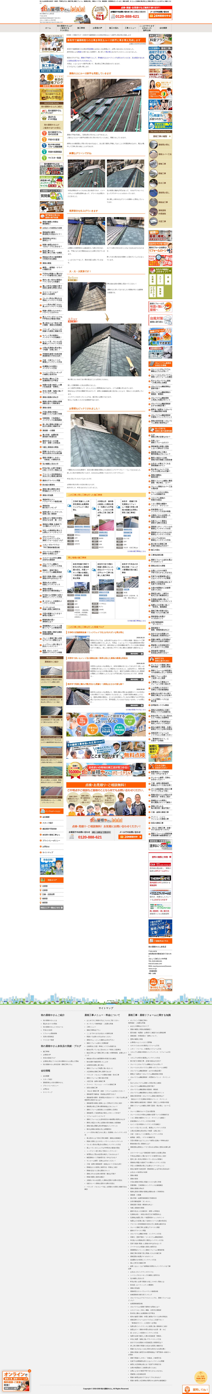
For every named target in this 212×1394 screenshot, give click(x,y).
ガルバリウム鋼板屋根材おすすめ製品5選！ (160, 404)
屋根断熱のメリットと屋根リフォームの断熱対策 (52, 627)
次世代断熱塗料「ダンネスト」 (157, 623)
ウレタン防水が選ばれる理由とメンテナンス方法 (52, 299)
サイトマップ (48, 852)
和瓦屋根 (90, 49)
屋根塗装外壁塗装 (162, 212)
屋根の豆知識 (48, 495)
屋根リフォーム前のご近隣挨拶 (97, 1043)
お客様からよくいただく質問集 (141, 1042)
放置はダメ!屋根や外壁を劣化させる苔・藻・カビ (52, 519)
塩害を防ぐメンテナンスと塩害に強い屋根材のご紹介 (148, 1326)
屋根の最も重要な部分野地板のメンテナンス (51, 490)
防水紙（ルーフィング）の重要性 (141, 1285)
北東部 (45, 890)
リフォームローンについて (96, 1116)
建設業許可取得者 (50, 829)
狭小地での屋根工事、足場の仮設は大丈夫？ (145, 1061)
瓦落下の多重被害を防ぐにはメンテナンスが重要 (160, 577)
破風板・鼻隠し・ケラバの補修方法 (142, 1137)
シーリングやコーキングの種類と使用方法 (52, 373)
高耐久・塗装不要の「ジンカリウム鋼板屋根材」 (147, 1237)
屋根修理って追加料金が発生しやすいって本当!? (160, 722)
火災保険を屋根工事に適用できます (99, 1071)
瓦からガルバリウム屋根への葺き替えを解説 (160, 382)
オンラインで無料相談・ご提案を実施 (100, 1024)
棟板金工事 (163, 202)
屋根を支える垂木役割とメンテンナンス (51, 583)
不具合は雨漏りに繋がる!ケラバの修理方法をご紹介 (148, 1156)
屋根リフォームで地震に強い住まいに (100, 1068)
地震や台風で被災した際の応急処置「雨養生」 (52, 386)
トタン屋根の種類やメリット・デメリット (160, 505)
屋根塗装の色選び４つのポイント (158, 617)
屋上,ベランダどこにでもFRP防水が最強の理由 (52, 318)
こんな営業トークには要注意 (160, 700)
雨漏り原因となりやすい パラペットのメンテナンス (105, 1141)
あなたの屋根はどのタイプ (139, 1026)
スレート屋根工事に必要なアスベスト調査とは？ (52, 639)
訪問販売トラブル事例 (160, 705)
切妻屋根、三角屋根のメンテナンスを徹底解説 (52, 419)
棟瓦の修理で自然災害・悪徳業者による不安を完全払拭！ (150, 1169)
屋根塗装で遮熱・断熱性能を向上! (160, 629)
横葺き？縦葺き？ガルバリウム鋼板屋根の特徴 (161, 410)
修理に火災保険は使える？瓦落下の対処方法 (161, 583)
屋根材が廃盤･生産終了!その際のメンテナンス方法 (148, 1162)
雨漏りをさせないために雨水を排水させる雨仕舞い (148, 1349)
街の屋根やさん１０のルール (53, 1027)
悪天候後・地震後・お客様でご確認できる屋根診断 (148, 1033)
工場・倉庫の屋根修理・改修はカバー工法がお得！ (161, 784)
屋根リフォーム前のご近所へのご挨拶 (159, 677)
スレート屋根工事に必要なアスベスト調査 (145, 1227)
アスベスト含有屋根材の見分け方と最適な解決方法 (148, 1224)
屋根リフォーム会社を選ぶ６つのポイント (161, 561)
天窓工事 (162, 221)
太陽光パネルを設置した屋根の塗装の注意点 (160, 516)
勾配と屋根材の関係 (50, 447)
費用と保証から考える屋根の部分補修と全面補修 (104, 1123)
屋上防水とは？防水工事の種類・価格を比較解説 (52, 324)
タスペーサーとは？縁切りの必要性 (50, 293)
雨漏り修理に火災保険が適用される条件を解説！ (160, 640)
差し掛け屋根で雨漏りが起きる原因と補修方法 (146, 1346)
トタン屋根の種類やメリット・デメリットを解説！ (148, 1118)
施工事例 (81, 28)
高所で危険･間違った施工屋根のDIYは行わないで (53, 577)
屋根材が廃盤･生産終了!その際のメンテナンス (52, 525)
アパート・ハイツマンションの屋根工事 (160, 818)
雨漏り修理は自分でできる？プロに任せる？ (52, 245)
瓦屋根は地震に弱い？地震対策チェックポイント (161, 600)
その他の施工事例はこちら (136, 551)
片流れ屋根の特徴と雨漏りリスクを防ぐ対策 (52, 413)
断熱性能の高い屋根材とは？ (49, 620)
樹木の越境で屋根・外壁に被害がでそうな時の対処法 (161, 728)
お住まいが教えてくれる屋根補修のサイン (160, 464)
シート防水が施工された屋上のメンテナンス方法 (52, 305)
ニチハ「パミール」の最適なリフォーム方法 (145, 1049)
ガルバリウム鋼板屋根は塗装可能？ (160, 387)
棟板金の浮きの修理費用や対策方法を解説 (52, 258)
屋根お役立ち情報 (158, 566)
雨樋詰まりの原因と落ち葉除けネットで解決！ (161, 801)
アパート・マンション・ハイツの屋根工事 (101, 1084)
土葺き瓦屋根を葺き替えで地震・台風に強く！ (52, 349)
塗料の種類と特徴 (160, 857)
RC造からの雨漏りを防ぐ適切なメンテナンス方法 (53, 596)
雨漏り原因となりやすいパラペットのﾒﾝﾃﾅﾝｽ (52, 312)
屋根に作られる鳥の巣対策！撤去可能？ (160, 807)
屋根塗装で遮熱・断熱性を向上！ (141, 1204)
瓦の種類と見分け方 (50, 464)
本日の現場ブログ (49, 1058)
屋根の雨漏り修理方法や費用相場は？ (52, 590)
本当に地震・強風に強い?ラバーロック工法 (53, 392)
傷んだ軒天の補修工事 (138, 1263)
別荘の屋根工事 (157, 823)
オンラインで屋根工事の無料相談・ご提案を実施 (160, 666)
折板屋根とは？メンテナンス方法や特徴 (160, 510)
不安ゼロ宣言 (47, 1030)
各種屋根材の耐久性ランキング (141, 1294)
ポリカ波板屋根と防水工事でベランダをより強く (161, 790)
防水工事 (162, 183)
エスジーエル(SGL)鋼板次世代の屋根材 (52, 559)
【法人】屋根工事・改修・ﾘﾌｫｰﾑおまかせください (161, 829)
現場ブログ (77, 35)
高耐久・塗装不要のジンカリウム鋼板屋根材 (52, 571)
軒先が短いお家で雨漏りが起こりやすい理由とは (52, 469)
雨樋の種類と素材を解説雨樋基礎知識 (52, 633)
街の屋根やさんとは (50, 1020)
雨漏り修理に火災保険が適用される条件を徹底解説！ (148, 1380)
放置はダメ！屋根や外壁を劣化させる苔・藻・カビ (148, 1329)
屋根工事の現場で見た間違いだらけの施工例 (160, 612)
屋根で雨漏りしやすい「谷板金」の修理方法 (51, 458)
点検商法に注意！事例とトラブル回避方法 (101, 1046)
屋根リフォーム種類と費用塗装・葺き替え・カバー (161, 482)
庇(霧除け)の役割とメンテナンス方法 (50, 367)
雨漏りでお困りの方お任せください (99, 1036)
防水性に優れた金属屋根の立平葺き (142, 1313)
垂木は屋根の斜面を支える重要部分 (99, 1129)
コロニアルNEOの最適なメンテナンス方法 (160, 539)
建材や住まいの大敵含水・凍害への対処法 (51, 442)
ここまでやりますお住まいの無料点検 (146, 28)
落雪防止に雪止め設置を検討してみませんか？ (103, 1154)
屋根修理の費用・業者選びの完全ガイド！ (52, 233)
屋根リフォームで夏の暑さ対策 (97, 1078)
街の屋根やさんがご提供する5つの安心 (64, 28)
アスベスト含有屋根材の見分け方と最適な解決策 (52, 475)
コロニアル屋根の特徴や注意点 (158, 499)
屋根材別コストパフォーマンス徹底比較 (52, 500)
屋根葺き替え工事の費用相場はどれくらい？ (160, 453)
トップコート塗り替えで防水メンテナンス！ (52, 645)
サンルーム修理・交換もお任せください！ (160, 778)
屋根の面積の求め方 (50, 397)
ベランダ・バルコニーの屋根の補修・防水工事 (103, 1075)
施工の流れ (114, 28)
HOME (69, 35)
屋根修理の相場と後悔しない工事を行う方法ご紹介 (104, 1103)
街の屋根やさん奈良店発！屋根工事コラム (57, 1064)
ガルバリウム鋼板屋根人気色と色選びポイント (160, 399)
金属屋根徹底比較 (136, 1303)
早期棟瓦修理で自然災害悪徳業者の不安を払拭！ (52, 355)
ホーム (48, 28)
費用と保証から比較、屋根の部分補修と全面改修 (161, 459)
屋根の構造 (47, 263)
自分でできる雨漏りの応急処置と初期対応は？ (160, 634)
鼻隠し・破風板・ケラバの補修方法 (52, 268)
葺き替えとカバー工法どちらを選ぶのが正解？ (160, 470)
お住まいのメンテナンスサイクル (141, 1272)
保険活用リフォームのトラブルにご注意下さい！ (147, 1320)
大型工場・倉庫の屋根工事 (96, 1081)
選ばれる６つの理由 (50, 1024)
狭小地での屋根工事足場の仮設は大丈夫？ (160, 545)
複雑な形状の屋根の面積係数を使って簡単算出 (52, 402)
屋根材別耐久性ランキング (50, 507)
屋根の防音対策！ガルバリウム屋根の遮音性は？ (161, 422)
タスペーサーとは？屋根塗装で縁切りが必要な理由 (148, 1153)
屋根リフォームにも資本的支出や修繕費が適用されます (106, 1119)
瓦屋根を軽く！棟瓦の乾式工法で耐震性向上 (145, 1214)
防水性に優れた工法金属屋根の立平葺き (50, 379)
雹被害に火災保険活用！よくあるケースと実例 (160, 646)
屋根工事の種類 (160, 136)
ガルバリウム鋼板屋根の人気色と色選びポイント (147, 1093)
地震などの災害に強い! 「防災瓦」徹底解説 (160, 606)
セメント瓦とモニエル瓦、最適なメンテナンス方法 (148, 1127)
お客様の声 (97, 28)
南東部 (45, 898)
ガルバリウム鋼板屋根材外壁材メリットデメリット (161, 416)
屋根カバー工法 (165, 154)
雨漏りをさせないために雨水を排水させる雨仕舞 (52, 452)
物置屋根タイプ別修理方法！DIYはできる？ (160, 773)
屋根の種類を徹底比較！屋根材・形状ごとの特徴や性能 (149, 1102)
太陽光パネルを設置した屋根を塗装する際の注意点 (104, 1180)
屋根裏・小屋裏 (49, 430)
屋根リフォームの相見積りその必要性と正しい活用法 (161, 671)
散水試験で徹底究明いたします (97, 1062)
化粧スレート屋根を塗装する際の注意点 (159, 522)
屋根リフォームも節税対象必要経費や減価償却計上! (161, 834)
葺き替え (109, 52)
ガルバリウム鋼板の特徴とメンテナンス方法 (52, 565)
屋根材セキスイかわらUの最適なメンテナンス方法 (161, 533)
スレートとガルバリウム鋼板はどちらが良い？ (160, 370)
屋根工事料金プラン (94, 1030)
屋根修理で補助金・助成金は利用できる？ (160, 652)
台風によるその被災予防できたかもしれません (161, 571)
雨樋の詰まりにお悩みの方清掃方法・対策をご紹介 (161, 796)
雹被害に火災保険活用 (138, 1374)
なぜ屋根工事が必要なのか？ (160, 436)
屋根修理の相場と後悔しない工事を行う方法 (160, 447)
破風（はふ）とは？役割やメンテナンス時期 (52, 651)
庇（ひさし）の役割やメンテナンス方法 (52, 602)
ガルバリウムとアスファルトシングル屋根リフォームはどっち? (53, 538)
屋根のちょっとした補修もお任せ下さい (101, 1040)
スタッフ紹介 (48, 823)
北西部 (45, 886)
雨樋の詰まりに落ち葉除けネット (98, 1170)
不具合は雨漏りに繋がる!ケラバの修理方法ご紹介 (52, 274)
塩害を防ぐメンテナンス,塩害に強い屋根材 (52, 513)
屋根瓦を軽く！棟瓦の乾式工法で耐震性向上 (160, 594)
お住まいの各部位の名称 (52, 228)
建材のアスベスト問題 (51, 480)
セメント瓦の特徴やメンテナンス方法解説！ (52, 336)
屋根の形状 (47, 408)
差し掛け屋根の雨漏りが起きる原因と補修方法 (52, 425)
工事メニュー (130, 28)
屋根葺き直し (164, 193)
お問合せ (46, 847)
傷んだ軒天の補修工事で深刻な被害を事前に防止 (52, 287)
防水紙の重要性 (49, 485)
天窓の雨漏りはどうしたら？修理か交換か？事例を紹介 (149, 1140)
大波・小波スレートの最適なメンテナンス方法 (52, 361)
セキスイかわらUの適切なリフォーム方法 (144, 1045)
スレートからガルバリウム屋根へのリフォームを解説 (161, 376)
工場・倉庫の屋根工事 (160, 812)
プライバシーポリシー (51, 841)
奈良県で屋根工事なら (51, 835)
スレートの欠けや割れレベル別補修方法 (160, 493)
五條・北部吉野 (48, 894)
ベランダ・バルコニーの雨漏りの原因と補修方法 (52, 330)
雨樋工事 (162, 173)
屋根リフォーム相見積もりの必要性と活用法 (102, 1110)
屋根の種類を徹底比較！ (156, 476)
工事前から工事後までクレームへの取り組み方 (160, 683)
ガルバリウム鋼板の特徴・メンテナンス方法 (145, 1234)
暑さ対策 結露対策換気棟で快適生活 (50, 436)
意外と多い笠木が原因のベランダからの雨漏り (52, 281)
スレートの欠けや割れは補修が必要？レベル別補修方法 (149, 1114)
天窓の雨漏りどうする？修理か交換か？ (52, 614)
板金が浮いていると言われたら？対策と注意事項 (161, 717)
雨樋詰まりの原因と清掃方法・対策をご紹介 (102, 1167)
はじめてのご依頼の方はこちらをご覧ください (103, 1020)
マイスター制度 (48, 1040)
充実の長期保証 (48, 1036)
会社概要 (163, 28)
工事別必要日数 (157, 555)
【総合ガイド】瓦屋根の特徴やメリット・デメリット (148, 1099)
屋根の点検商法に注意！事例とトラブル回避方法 (160, 711)
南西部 (45, 903)
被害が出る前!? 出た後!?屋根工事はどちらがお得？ (161, 694)
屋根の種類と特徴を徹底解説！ (50, 223)
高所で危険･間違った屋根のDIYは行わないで (145, 1243)
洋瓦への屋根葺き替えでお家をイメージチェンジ (52, 531)
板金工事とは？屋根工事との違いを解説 (52, 252)
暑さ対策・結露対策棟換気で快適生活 (143, 1198)
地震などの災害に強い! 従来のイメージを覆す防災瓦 (148, 1221)
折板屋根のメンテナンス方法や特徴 (142, 1121)
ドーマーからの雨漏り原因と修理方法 (51, 608)
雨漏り (80, 52)
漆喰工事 (162, 164)
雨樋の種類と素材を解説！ (96, 1177)
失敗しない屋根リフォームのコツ (160, 441)
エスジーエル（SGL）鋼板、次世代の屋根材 (145, 1310)
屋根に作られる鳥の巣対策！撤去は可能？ (101, 1174)
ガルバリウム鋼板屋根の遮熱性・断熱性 (160, 393)
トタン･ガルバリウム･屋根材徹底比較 (51, 546)
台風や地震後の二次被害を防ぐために (160, 589)
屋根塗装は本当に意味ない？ (50, 239)
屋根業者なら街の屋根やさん (53, 1082)
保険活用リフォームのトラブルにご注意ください (161, 734)
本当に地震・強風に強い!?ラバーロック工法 (145, 1339)
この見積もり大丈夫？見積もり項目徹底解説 (160, 689)
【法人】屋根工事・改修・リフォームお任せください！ (106, 1091)
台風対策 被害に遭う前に (95, 1065)
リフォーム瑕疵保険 (50, 1033)
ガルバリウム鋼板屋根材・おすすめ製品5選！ (146, 1071)
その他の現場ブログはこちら (136, 710)
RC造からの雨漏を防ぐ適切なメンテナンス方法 (146, 1240)
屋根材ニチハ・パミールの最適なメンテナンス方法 (161, 527)
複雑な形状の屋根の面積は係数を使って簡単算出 (147, 1191)
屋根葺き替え (164, 145)
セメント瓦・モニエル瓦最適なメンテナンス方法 (52, 342)
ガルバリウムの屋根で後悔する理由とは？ (51, 553)
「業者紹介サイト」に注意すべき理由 (160, 740)
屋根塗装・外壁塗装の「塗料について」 (144, 1036)
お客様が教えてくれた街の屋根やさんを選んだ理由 (61, 1061)
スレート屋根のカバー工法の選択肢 (161, 487)
